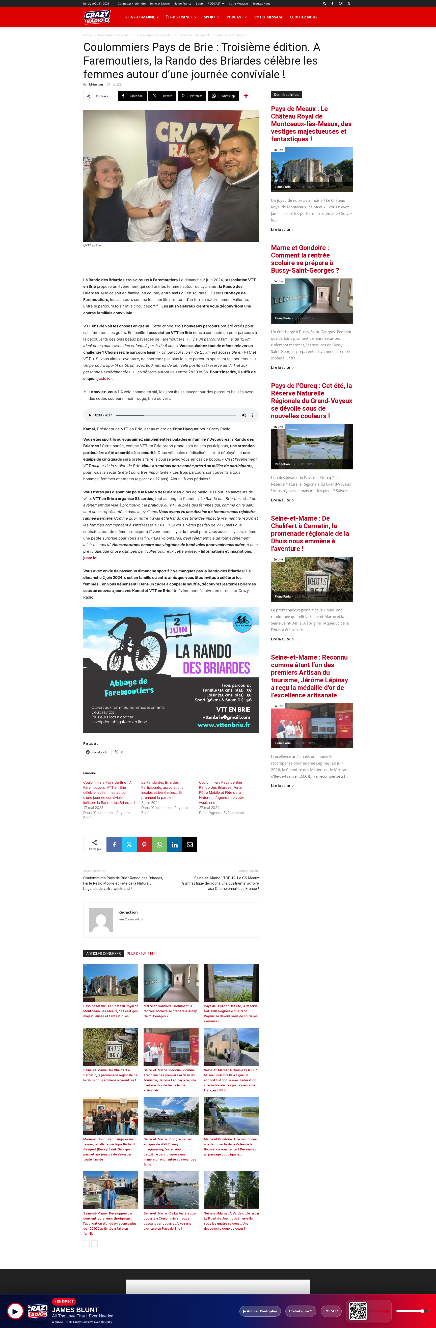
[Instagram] (340, 3)
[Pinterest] (144, 844)
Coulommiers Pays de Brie (116, 35)
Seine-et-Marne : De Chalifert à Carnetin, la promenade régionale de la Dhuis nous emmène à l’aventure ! (110, 1075)
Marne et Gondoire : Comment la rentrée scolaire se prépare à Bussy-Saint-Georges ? (171, 1011)
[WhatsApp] (159, 844)
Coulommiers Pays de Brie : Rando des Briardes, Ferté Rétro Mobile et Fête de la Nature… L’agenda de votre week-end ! (221, 792)
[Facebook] (332, 3)
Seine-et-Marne (160, 3)
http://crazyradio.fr (130, 919)
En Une (89, 999)
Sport (199, 3)
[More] (246, 96)
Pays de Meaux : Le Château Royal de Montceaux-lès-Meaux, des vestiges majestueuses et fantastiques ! (110, 1011)
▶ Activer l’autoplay (260, 1311)
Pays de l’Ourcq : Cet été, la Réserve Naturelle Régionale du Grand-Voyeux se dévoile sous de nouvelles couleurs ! (311, 401)
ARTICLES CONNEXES (103, 954)
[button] (325, 3)
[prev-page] (86, 1243)
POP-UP (331, 1311)
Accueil (88, 35)
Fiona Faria (283, 187)
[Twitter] (349, 3)
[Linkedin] (174, 844)
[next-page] (94, 1243)
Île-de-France (182, 3)
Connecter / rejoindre (132, 3)
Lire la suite (280, 230)
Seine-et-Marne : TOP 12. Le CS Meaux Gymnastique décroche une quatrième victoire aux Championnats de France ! (220, 883)
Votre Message (238, 3)
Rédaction (96, 84)
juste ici (104, 378)
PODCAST (214, 3)
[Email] (189, 844)
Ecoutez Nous (261, 3)
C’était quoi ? (300, 1311)
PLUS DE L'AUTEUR (142, 954)
